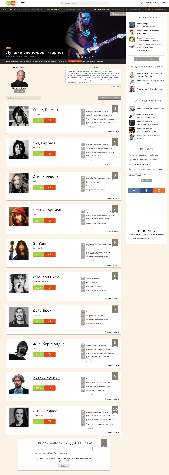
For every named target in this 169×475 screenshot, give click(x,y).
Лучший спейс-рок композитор (97, 378)
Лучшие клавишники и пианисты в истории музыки (98, 253)
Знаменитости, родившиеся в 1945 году (98, 211)
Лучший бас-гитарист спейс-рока (149, 137)
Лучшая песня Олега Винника (150, 89)
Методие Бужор (19, 88)
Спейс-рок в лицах (92, 182)
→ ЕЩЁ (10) (90, 328)
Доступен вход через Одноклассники (145, 169)
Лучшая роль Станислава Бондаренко (148, 32)
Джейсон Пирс (46, 277)
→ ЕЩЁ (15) (90, 361)
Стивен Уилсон (46, 410)
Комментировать (112, 131)
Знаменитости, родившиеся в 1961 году (98, 245)
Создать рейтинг (150, 3)
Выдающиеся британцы (94, 286)
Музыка (34, 57)
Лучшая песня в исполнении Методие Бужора (149, 74)
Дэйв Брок (42, 310)
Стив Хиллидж (45, 176)
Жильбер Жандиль (50, 343)
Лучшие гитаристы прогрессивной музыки (147, 115)
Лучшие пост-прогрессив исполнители (100, 424)
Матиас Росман (46, 377)
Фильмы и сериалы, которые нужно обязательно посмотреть (149, 47)
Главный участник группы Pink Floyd (99, 115)
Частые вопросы (142, 234)
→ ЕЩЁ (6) (89, 194)
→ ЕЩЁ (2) (89, 394)
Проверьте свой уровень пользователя (140, 175)
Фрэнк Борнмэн (47, 210)
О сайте (132, 234)
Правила (161, 234)
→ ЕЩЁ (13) (90, 227)
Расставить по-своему (111, 98)
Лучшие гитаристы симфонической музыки (147, 122)
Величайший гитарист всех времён (98, 178)
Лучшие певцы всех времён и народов (100, 119)
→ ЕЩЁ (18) (90, 160)
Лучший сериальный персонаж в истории (146, 24)
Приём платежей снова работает (143, 155)
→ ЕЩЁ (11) (90, 261)
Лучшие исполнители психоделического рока (94, 156)
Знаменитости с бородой (95, 390)
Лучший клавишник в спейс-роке (98, 382)
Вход (163, 3)
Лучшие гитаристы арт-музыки (150, 108)
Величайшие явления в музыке (97, 111)
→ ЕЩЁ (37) (90, 127)
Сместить (19, 91)
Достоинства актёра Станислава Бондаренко (147, 39)
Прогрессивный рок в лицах (96, 189)
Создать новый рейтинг (148, 59)
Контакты (153, 234)
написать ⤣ (116, 87)
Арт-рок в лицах (91, 282)
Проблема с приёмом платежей (143, 159)
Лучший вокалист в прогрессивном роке (99, 219)
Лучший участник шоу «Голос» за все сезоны (150, 81)
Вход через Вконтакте (138, 164)
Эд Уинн (40, 243)
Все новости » (146, 180)
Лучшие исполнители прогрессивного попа (100, 420)
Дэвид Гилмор (45, 109)
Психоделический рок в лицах (97, 186)
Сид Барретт (44, 143)
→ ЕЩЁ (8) (89, 294)
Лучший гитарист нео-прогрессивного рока (146, 129)
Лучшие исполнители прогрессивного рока (100, 123)
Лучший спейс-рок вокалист (96, 290)
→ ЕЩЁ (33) (90, 428)
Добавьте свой (75, 61)
